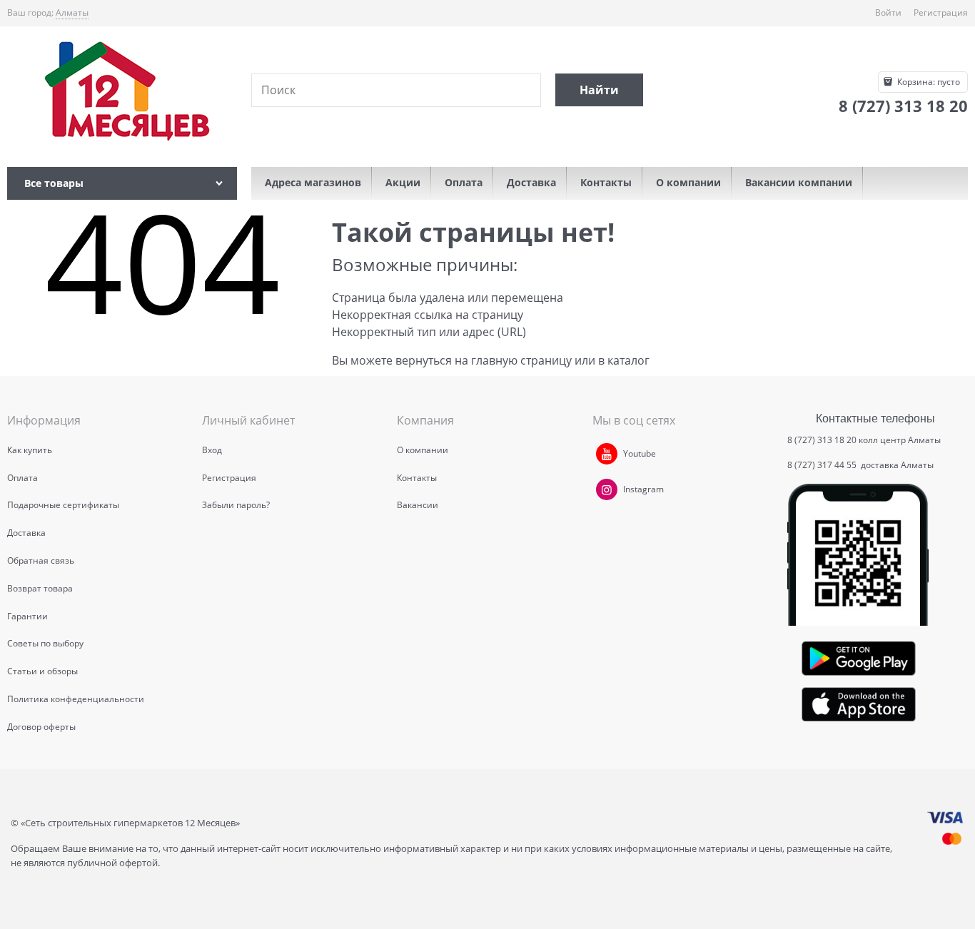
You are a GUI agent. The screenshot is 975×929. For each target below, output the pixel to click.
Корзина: (927, 82)
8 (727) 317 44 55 (823, 465)
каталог (628, 360)
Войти (888, 12)
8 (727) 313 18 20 (822, 440)
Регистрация (941, 12)
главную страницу (521, 360)
